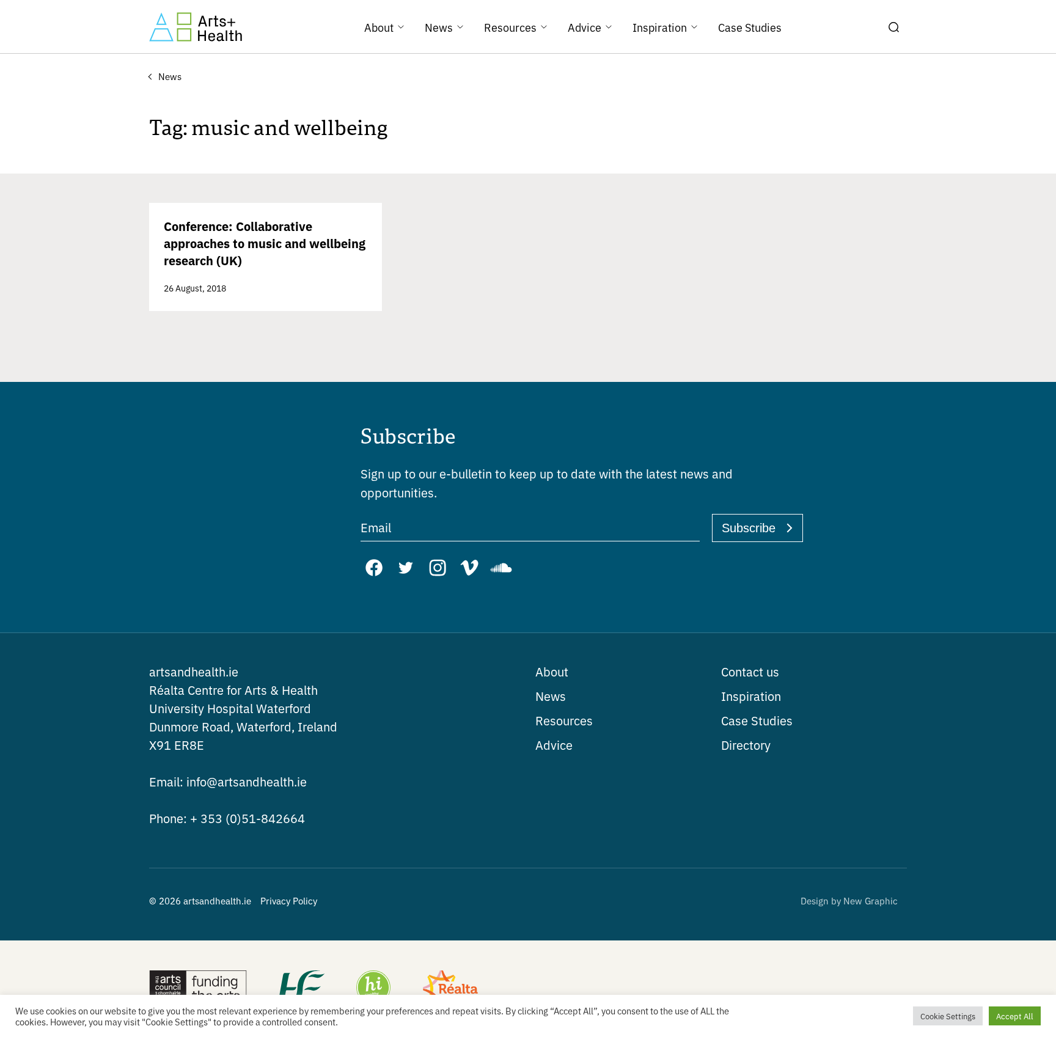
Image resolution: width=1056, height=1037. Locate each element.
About (551, 671)
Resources (564, 720)
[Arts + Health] (195, 27)
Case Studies (757, 720)
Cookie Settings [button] (947, 1016)
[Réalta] (450, 989)
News (550, 696)
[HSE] (300, 989)
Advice (554, 744)
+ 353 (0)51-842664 (227, 818)
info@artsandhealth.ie (228, 781)
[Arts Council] (198, 989)
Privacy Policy (288, 900)
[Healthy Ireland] (373, 989)
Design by (849, 900)
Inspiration (751, 696)
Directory (746, 744)
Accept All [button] (1014, 1016)
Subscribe (749, 528)
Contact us (750, 671)
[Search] (893, 26)
